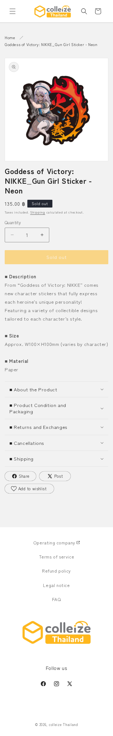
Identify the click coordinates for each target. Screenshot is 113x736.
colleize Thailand (63, 724)
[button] (12, 11)
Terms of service (56, 556)
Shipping (37, 212)
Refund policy (56, 571)
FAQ (56, 599)
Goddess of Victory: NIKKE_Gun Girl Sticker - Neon (51, 44)
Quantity (13, 222)
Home (10, 37)
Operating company (54, 542)
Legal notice (56, 585)
